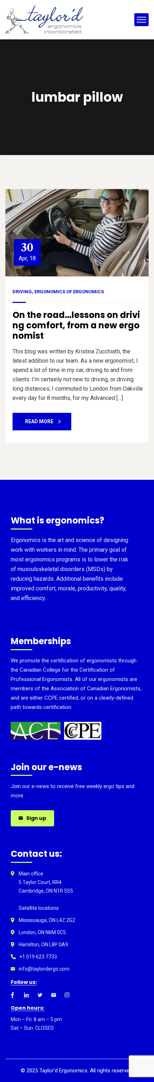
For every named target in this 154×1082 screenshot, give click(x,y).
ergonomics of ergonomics (69, 291)
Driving (22, 291)
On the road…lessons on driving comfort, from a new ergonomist (76, 325)
